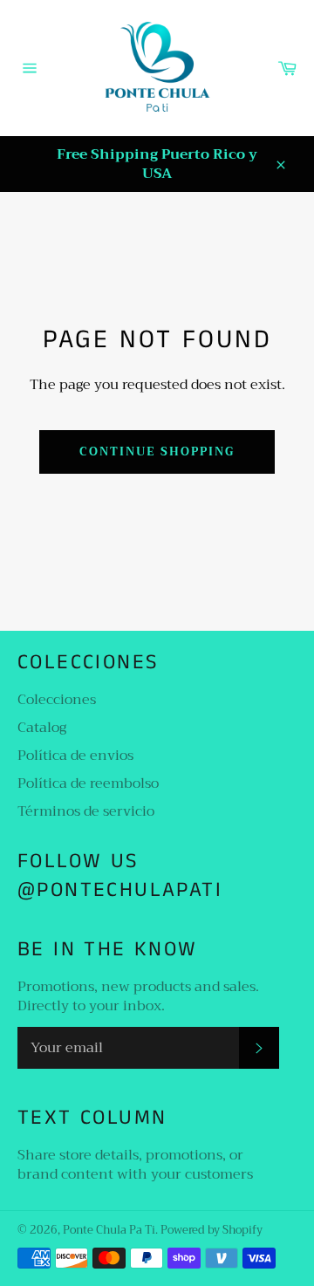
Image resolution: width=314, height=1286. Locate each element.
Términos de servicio (85, 811)
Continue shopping (156, 451)
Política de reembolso (88, 783)
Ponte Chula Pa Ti (109, 1230)
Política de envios (75, 755)
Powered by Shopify (211, 1230)
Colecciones (56, 699)
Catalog (41, 727)
